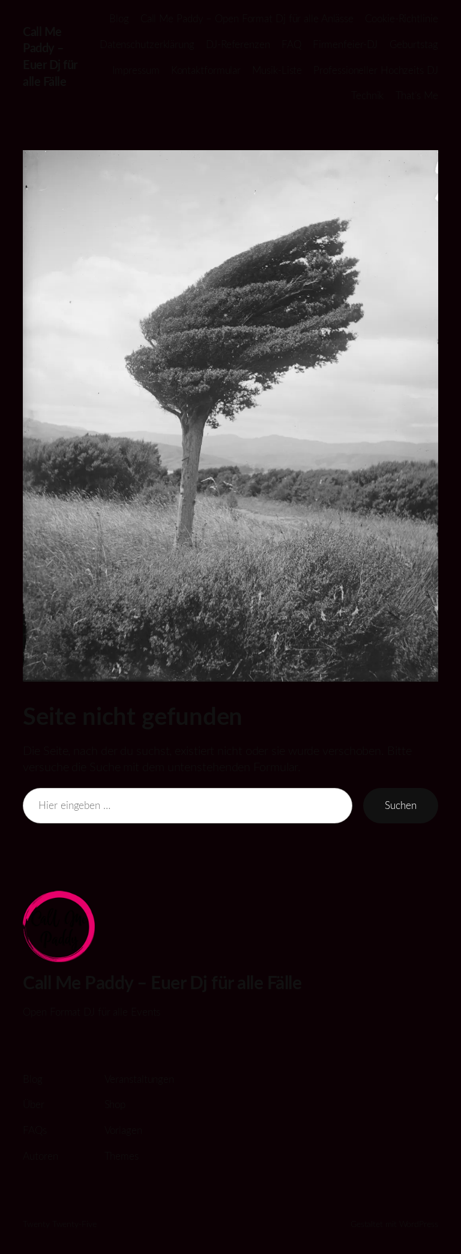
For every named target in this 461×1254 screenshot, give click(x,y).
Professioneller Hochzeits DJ (375, 70)
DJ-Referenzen (238, 45)
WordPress (418, 1224)
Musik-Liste (277, 70)
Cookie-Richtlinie (401, 19)
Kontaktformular (206, 70)
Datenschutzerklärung (147, 45)
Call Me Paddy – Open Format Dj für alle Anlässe (247, 19)
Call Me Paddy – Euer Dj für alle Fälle (162, 984)
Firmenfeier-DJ (345, 45)
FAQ (291, 45)
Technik (367, 96)
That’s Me (417, 96)
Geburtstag (414, 45)
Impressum (135, 70)
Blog (119, 19)
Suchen (400, 806)
